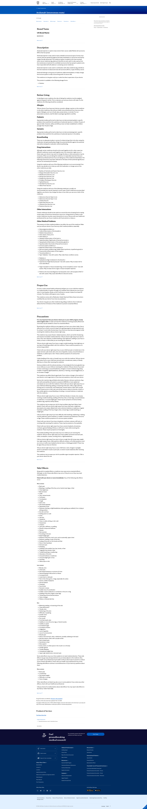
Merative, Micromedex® (56, 698)
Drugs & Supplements (42, 8)
